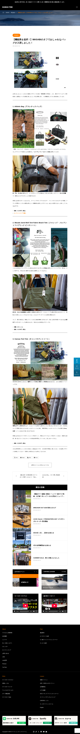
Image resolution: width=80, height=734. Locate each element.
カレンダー (5, 646)
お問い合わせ (5, 653)
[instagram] (33, 731)
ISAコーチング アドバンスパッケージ (49, 693)
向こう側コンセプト (7, 643)
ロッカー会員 (43, 643)
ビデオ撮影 (42, 690)
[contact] (46, 731)
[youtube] (43, 731)
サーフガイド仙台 (6, 697)
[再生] (14, 611)
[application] (25, 605)
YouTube (4, 667)
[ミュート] (34, 611)
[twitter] (38, 731)
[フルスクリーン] (36, 611)
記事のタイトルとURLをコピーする (40, 465)
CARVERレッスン (44, 700)
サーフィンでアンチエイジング (47, 697)
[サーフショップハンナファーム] (7, 7)
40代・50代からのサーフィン (47, 683)
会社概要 (4, 636)
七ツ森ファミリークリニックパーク (49, 639)
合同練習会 (42, 686)
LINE (3, 656)
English (42, 707)
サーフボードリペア (7, 686)
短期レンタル (5, 683)
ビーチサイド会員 (44, 636)
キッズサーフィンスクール (46, 704)
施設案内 (42, 632)
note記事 (4, 660)
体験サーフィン (44, 679)
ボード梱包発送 (6, 693)
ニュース (4, 639)
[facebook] (41, 731)
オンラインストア (6, 650)
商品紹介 (16, 35)
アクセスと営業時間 (7, 632)
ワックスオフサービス (7, 690)
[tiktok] (36, 731)
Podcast (4, 663)
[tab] (62, 571)
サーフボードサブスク (7, 679)
